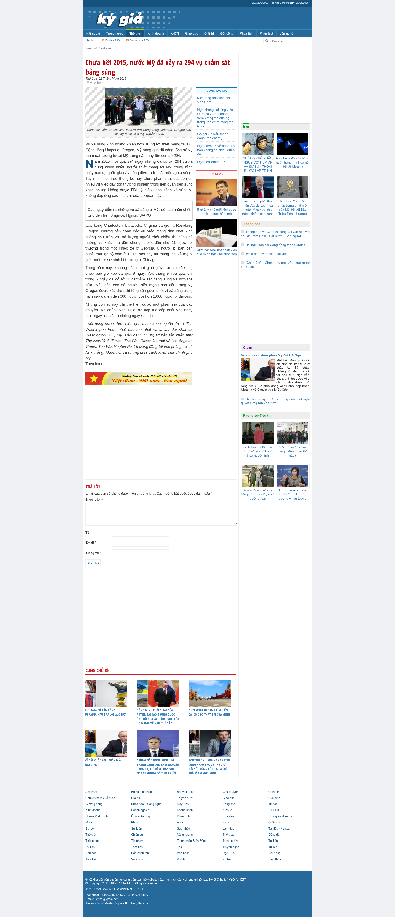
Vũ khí (181, 859)
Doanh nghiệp (140, 810)
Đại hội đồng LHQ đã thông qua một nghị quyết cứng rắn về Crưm (275, 401)
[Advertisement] (139, 439)
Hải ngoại (93, 33)
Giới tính (274, 798)
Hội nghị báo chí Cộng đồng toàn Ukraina (275, 245)
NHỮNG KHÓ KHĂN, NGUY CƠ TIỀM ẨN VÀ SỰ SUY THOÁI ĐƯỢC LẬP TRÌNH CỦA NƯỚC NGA (258, 166)
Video (226, 822)
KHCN (175, 33)
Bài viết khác (185, 791)
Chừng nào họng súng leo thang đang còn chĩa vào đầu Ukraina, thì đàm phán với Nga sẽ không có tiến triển (158, 766)
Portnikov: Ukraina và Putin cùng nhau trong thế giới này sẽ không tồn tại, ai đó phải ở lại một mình (209, 766)
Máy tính (183, 804)
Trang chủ (91, 48)
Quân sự (274, 822)
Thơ (179, 847)
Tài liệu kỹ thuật (279, 828)
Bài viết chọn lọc (142, 791)
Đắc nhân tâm (140, 853)
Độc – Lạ (229, 853)
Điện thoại (275, 859)
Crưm (247, 347)
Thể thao (228, 834)
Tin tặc (273, 804)
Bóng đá (273, 834)
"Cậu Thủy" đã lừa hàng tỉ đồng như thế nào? (293, 451)
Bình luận (94, 499)
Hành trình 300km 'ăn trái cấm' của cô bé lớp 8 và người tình (257, 451)
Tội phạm (137, 840)
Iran (246, 126)
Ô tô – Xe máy (141, 816)
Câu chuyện (230, 791)
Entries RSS (112, 40)
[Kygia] (119, 18)
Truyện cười (185, 798)
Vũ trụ (227, 859)
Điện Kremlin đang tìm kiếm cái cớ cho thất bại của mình (209, 712)
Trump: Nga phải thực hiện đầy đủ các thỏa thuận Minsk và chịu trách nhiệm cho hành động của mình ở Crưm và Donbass (258, 211)
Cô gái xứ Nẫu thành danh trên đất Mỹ (212, 136)
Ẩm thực (91, 791)
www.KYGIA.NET (131, 889)
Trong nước (114, 33)
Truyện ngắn (231, 847)
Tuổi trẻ (90, 859)
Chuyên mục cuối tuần (100, 798)
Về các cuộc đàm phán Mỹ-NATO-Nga (103, 762)
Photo (135, 822)
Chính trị (274, 791)
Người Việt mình (96, 816)
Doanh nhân (185, 810)
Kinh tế (227, 810)
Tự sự (272, 847)
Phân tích (246, 33)
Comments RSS (139, 40)
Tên (89, 532)
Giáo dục (191, 33)
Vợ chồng (137, 859)
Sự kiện (136, 828)
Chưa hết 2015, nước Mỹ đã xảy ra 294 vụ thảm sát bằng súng (157, 67)
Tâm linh (137, 847)
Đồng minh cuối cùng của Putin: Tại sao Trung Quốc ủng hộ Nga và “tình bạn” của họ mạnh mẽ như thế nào (158, 716)
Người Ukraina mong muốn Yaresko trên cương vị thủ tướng (293, 494)
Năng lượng (185, 834)
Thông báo (251, 224)
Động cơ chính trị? (211, 162)
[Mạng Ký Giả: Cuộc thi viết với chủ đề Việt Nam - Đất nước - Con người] (138, 378)
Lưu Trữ (273, 810)
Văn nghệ (286, 33)
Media (89, 822)
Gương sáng (93, 804)
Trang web (93, 553)
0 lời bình (97, 82)
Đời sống (226, 33)
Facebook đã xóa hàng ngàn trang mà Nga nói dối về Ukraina (292, 162)
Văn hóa (90, 853)
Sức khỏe (183, 828)
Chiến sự (137, 834)
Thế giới (135, 33)
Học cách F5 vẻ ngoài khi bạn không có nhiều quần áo (216, 150)
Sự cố (89, 828)
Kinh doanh (156, 33)
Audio (180, 822)
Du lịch (90, 847)
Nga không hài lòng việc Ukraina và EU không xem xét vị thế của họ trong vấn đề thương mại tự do (215, 118)
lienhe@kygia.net (106, 899)
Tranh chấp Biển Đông (191, 840)
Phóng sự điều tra (257, 415)
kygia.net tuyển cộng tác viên (267, 253)
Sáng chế (229, 804)
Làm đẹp (228, 828)
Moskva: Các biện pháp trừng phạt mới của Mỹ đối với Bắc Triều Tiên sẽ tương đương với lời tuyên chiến (292, 211)
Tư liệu (273, 840)
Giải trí (209, 33)
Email (90, 542)
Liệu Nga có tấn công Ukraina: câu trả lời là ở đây (105, 712)
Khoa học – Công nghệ (146, 804)
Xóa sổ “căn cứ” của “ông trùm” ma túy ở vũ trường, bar (258, 494)
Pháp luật (266, 33)
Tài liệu (91, 40)
